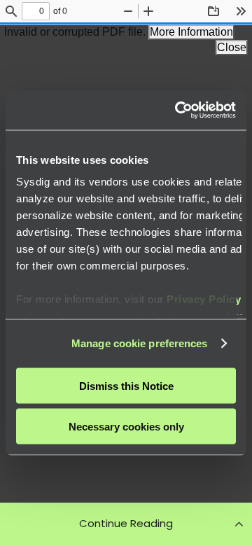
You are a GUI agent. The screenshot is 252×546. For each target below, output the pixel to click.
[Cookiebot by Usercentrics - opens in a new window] (178, 111)
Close (231, 47)
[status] (36, 11)
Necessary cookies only (126, 427)
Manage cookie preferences (139, 343)
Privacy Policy (204, 299)
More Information (191, 32)
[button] (126, 524)
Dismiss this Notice (126, 385)
